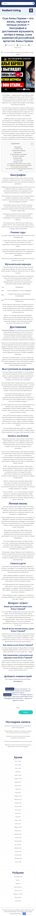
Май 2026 (18, 772)
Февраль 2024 (18, 827)
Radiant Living (11, 10)
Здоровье (18, 883)
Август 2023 (18, 844)
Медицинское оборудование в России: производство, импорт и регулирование (18, 726)
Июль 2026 (18, 765)
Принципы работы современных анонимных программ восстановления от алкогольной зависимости (18, 732)
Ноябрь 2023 (18, 837)
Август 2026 (18, 761)
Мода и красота (18, 887)
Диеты (18, 880)
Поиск (34, 3)
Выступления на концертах (19, 154)
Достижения (18, 152)
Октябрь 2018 (18, 855)
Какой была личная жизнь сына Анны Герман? (21, 165)
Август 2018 (18, 862)
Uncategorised (18, 876)
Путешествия (18, 897)
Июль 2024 (18, 810)
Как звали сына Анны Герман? (21, 167)
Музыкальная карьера (19, 150)
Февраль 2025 (18, 796)
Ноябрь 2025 (18, 785)
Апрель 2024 (18, 820)
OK (24, 913)
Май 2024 (18, 817)
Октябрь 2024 (18, 806)
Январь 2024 (18, 830)
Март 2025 (18, 792)
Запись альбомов (19, 156)
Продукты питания (18, 894)
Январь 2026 (18, 782)
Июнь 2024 (18, 813)
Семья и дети (19, 160)
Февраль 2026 (18, 778)
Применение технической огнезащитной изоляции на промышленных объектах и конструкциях (18, 745)
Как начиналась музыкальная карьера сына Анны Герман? (21, 169)
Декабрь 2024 (18, 799)
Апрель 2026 (18, 775)
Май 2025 (18, 789)
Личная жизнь (18, 158)
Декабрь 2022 (18, 848)
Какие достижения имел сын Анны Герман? (20, 163)
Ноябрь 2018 (18, 851)
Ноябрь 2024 (18, 803)
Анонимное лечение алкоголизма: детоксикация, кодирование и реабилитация (18, 737)
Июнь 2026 (18, 768)
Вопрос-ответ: (18, 162)
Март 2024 (18, 824)
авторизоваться (17, 681)
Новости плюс (18, 890)
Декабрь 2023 (18, 834)
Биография (18, 147)
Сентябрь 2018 (18, 858)
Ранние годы (19, 149)
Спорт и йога (18, 901)
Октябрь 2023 (18, 841)
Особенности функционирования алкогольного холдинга (18, 741)
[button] (31, 144)
